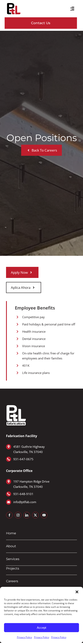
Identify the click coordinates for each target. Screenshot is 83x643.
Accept (41, 627)
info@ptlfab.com (24, 502)
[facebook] (9, 515)
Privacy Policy (24, 637)
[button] (77, 592)
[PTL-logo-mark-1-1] (14, 3)
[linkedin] (26, 515)
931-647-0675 (23, 459)
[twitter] (35, 515)
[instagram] (18, 515)
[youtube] (44, 515)
